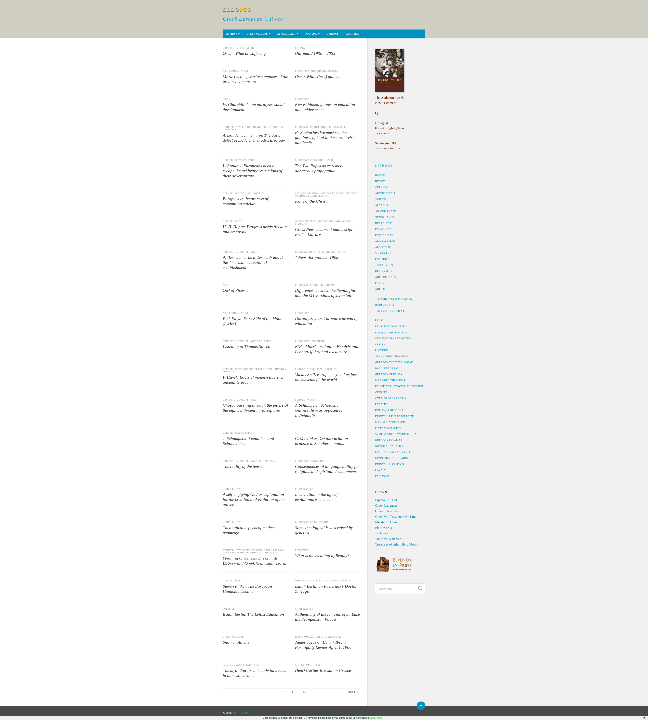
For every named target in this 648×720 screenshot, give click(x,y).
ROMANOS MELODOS (389, 410)
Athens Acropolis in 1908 (316, 257)
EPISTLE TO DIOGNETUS (391, 326)
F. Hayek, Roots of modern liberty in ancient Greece (254, 380)
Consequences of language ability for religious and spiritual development (327, 469)
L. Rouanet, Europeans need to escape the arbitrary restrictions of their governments (252, 170)
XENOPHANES (384, 217)
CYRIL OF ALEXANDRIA (390, 398)
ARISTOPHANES (385, 277)
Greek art (327, 193)
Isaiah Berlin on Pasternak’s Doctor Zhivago (326, 589)
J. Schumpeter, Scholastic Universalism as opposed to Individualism (319, 410)
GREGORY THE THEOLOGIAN (394, 362)
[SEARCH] (420, 588)
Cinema (300, 48)
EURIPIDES (382, 259)
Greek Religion (234, 553)
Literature (247, 48)
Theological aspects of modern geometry (249, 530)
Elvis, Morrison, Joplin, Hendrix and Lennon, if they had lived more (326, 349)
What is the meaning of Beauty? (322, 555)
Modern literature (324, 71)
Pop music (318, 341)
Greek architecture (309, 252)
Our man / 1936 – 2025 (315, 53)
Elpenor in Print (386, 500)
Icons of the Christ (311, 201)
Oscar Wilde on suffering (244, 53)
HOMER (380, 175)
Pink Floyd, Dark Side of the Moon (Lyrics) (252, 321)
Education (230, 48)
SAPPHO (380, 199)
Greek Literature (386, 511)
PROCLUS (381, 404)
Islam (227, 99)
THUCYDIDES (384, 265)
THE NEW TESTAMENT (389, 310)
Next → (353, 692)
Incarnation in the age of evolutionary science (316, 497)
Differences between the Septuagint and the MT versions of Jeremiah (325, 293)
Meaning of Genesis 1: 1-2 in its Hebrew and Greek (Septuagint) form (254, 560)
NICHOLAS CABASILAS (390, 446)
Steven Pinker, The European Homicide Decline (247, 589)
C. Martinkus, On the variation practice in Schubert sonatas (321, 441)
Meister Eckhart (386, 522)
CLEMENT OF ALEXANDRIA (393, 338)
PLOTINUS (381, 350)
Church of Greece (254, 127)
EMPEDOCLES (384, 235)
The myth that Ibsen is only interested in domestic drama (255, 673)
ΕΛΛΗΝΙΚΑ (352, 34)
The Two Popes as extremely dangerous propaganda (319, 168)
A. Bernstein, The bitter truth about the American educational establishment (253, 262)
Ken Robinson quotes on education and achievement (325, 107)
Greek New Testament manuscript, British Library (324, 232)
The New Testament (388, 539)
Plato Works (383, 528)
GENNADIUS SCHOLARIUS (392, 458)
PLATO (379, 283)
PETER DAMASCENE (388, 428)
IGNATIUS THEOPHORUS (391, 332)
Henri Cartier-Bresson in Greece (323, 670)
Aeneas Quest (286, 34)
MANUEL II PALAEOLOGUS (392, 452)
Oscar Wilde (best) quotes (317, 76)
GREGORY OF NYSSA (388, 374)
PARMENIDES (384, 229)
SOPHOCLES (383, 253)
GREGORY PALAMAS (388, 440)
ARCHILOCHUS (385, 193)
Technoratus (383, 533)
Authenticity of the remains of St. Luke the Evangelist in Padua (327, 617)
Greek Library (324, 285)
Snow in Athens (236, 642)
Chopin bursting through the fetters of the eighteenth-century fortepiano (255, 408)
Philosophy (267, 461)
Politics (311, 34)
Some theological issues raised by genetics (324, 530)
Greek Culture (257, 34)
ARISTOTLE (382, 289)
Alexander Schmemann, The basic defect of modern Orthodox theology (254, 137)
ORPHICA (381, 187)
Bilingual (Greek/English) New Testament (389, 128)
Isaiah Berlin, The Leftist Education (253, 614)
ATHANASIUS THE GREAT (391, 356)
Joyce (308, 637)
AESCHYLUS (383, 247)
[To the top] (421, 705)
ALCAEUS (381, 205)
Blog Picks (302, 341)
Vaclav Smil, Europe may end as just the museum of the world (326, 377)
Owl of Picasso (236, 290)
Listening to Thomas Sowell (246, 346)
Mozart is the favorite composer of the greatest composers (255, 79)
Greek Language (329, 221)
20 (304, 692)
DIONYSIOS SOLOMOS (389, 464)
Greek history (335, 252)
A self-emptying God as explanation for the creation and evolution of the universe (254, 499)
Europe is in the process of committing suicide (245, 201)
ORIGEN (380, 344)
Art (225, 71)
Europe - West (238, 71)
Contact (333, 34)
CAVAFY (380, 470)
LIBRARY (384, 165)
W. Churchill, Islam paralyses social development (254, 107)
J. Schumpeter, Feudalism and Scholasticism (248, 441)
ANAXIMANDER (385, 211)
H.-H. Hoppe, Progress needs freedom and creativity (255, 229)
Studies (248, 433)
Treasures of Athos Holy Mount (396, 544)
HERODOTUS (383, 271)
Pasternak (331, 581)
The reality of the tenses (243, 466)
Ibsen (298, 637)
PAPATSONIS (383, 476)
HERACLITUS (383, 223)
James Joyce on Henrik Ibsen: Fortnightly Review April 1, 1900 (323, 645)
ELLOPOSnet (240, 712)
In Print (231, 34)
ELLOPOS (237, 9)
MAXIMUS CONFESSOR (390, 422)
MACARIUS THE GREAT (390, 380)
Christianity (232, 127)
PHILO (379, 320)
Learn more (376, 717)
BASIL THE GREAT (387, 368)
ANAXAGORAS (385, 241)
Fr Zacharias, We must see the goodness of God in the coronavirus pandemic (325, 137)
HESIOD (380, 181)
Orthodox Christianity (330, 127)
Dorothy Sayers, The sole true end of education (326, 321)
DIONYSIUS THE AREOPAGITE (394, 416)
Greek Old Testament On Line (395, 516)
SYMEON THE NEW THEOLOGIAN (396, 434)
